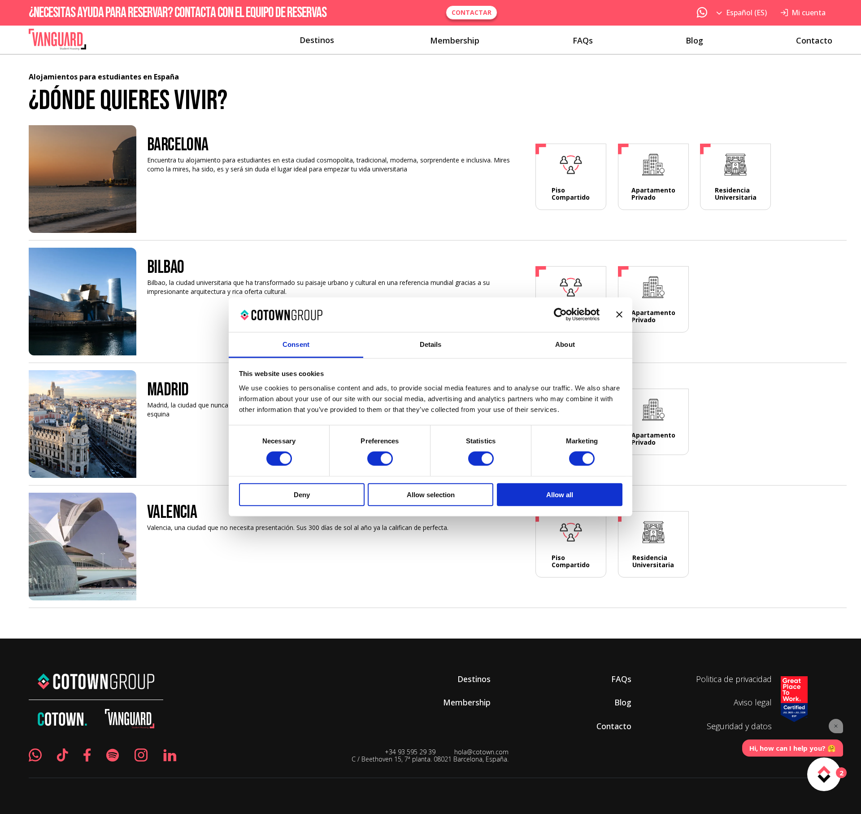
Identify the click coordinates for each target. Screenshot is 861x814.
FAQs (583, 40)
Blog (694, 40)
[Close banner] (619, 314)
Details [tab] (431, 344)
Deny (302, 494)
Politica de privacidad (734, 679)
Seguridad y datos (739, 726)
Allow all (559, 494)
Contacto (814, 40)
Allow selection (431, 494)
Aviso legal (753, 702)
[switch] (380, 458)
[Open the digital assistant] (824, 774)
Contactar (471, 12)
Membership (454, 40)
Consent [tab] (296, 344)
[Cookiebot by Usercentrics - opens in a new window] (560, 314)
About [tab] (565, 344)
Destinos (317, 40)
